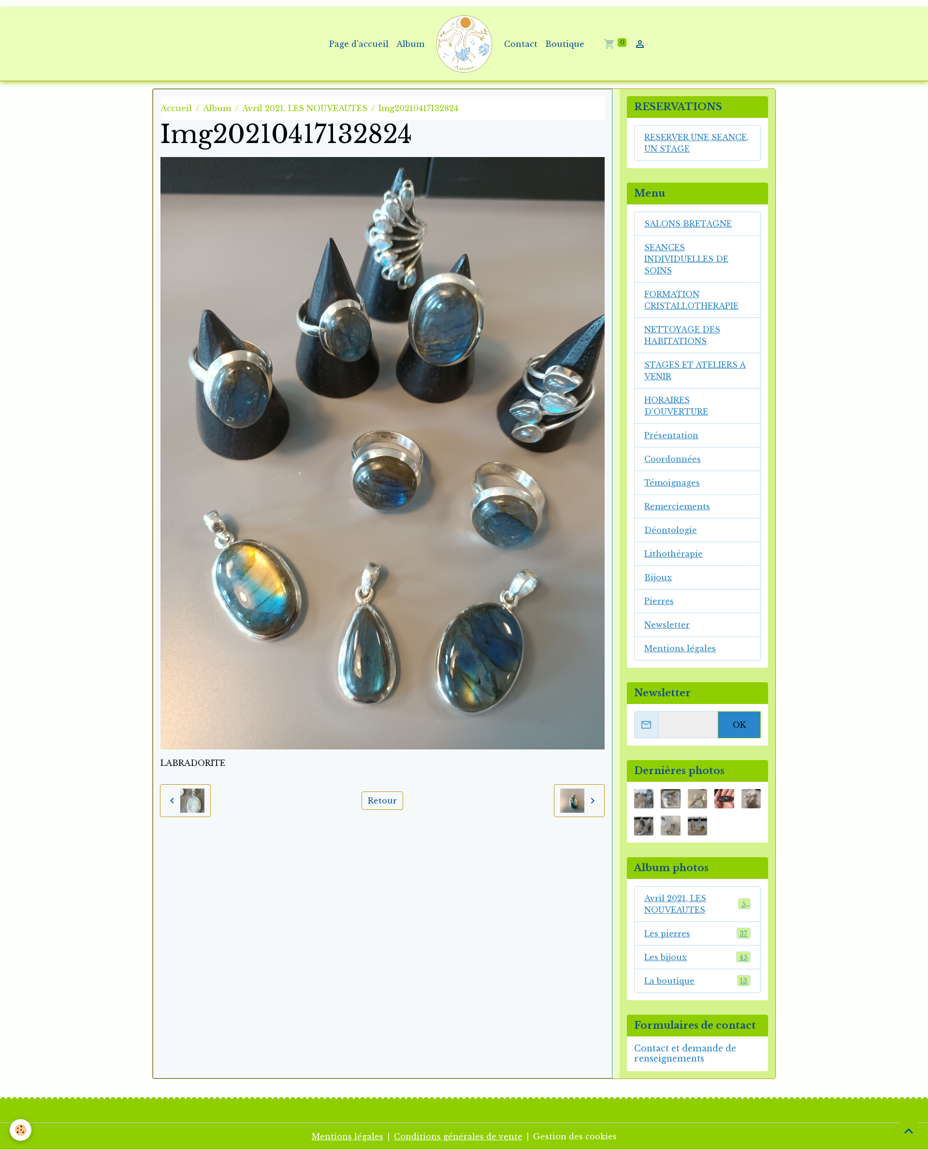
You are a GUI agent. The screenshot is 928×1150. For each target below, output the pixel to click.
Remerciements (677, 506)
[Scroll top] (909, 1131)
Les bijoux (695, 957)
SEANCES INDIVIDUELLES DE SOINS (686, 259)
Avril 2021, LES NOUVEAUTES (304, 108)
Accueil (176, 108)
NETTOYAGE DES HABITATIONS (682, 335)
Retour (382, 800)
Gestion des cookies (575, 1136)
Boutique (564, 44)
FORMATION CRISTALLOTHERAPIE (691, 300)
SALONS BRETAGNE (688, 224)
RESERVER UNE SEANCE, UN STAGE (696, 143)
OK (739, 725)
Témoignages (672, 483)
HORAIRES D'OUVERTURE (676, 406)
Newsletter (667, 625)
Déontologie (670, 530)
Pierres (659, 601)
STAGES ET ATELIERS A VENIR (695, 370)
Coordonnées (672, 459)
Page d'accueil (359, 44)
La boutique (695, 981)
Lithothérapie (673, 554)
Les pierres (695, 933)
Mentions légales (680, 648)
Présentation (671, 435)
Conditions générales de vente (458, 1136)
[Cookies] (20, 1130)
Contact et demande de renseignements (685, 1053)
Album (410, 44)
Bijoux (658, 577)
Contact (520, 44)
